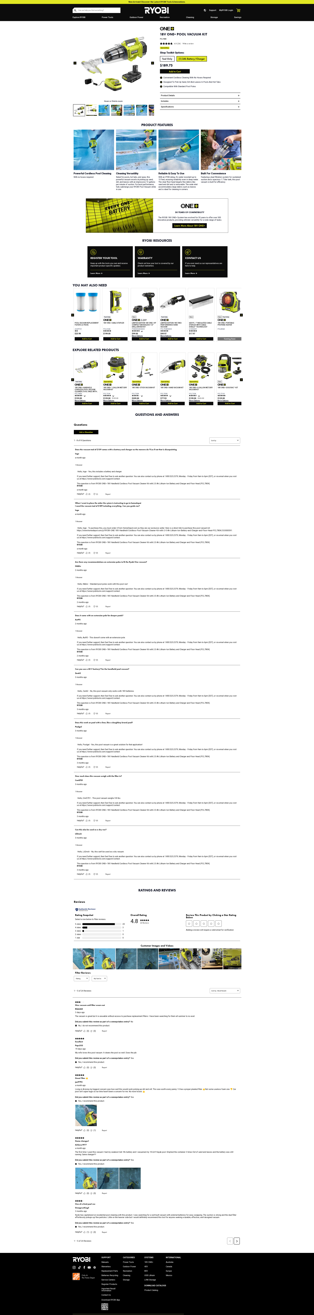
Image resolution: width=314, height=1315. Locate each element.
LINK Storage (150, 1280)
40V (146, 1267)
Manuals (105, 1262)
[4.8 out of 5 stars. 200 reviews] (107, 395)
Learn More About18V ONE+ (189, 225)
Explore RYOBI (79, 17)
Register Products (109, 1284)
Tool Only (167, 58)
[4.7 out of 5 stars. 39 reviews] (79, 395)
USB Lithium (149, 1275)
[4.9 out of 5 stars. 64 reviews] (136, 330)
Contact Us (106, 1295)
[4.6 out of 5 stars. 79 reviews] (193, 395)
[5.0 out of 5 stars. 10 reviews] (193, 330)
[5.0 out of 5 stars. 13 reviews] (222, 395)
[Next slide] (152, 63)
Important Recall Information (108, 1290)
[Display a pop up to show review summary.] (142, 331)
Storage (214, 17)
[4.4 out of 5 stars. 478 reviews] (136, 395)
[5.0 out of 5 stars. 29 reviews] (164, 330)
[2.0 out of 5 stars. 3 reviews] (79, 330)
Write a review (188, 43)
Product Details (168, 95)
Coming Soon (230, 339)
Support (212, 10)
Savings (237, 17)
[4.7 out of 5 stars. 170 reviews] (164, 395)
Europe (169, 1271)
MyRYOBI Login (226, 10)
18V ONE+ (148, 1262)
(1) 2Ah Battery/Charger (192, 58)
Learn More (95, 273)
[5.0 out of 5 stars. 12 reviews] (107, 330)
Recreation (165, 17)
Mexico (169, 1275)
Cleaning (190, 17)
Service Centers (108, 1280)
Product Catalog (151, 1290)
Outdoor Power (136, 17)
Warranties (106, 1267)
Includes (165, 101)
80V (146, 1271)
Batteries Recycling (109, 1275)
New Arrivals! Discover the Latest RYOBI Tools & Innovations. (157, 2)
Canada (169, 1267)
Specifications (167, 107)
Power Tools (107, 17)
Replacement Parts (109, 1271)
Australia (169, 1262)
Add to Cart (175, 71)
